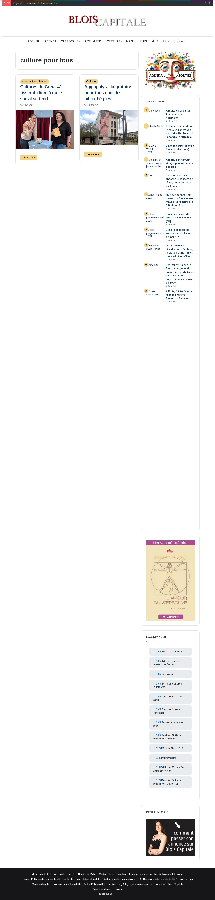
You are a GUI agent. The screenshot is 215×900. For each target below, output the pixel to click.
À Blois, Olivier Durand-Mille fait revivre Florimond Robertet (180, 295)
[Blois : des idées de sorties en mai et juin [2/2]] (155, 218)
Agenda (50, 41)
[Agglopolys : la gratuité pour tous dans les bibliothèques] (109, 127)
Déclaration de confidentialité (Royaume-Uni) (168, 879)
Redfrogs (167, 674)
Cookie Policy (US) (118, 884)
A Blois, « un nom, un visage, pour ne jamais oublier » (179, 163)
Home (25, 879)
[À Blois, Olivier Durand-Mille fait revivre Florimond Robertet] (155, 408)
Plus (143, 41)
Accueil (33, 41)
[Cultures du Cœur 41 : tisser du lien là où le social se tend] (45, 129)
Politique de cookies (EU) (67, 884)
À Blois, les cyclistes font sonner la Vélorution (178, 114)
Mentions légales (41, 884)
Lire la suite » (29, 157)
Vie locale (69, 41)
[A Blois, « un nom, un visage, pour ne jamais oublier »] (155, 164)
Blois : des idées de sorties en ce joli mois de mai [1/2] (179, 233)
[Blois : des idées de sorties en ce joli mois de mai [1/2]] (155, 234)
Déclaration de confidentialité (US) (122, 879)
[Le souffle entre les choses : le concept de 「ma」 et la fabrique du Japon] (155, 180)
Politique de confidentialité (45, 879)
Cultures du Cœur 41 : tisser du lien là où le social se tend (42, 92)
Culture (113, 41)
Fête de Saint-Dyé (172, 748)
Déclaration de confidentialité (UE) (81, 879)
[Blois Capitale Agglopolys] (107, 21)
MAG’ (129, 41)
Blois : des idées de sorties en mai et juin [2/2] (178, 218)
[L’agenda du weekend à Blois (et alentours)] (155, 150)
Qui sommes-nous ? (141, 884)
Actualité (92, 41)
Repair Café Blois (171, 651)
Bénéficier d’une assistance (108, 889)
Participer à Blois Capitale (169, 884)
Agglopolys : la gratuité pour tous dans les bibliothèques (107, 92)
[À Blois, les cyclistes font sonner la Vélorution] (155, 115)
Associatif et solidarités (35, 81)
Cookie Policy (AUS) (94, 884)
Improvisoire (168, 758)
